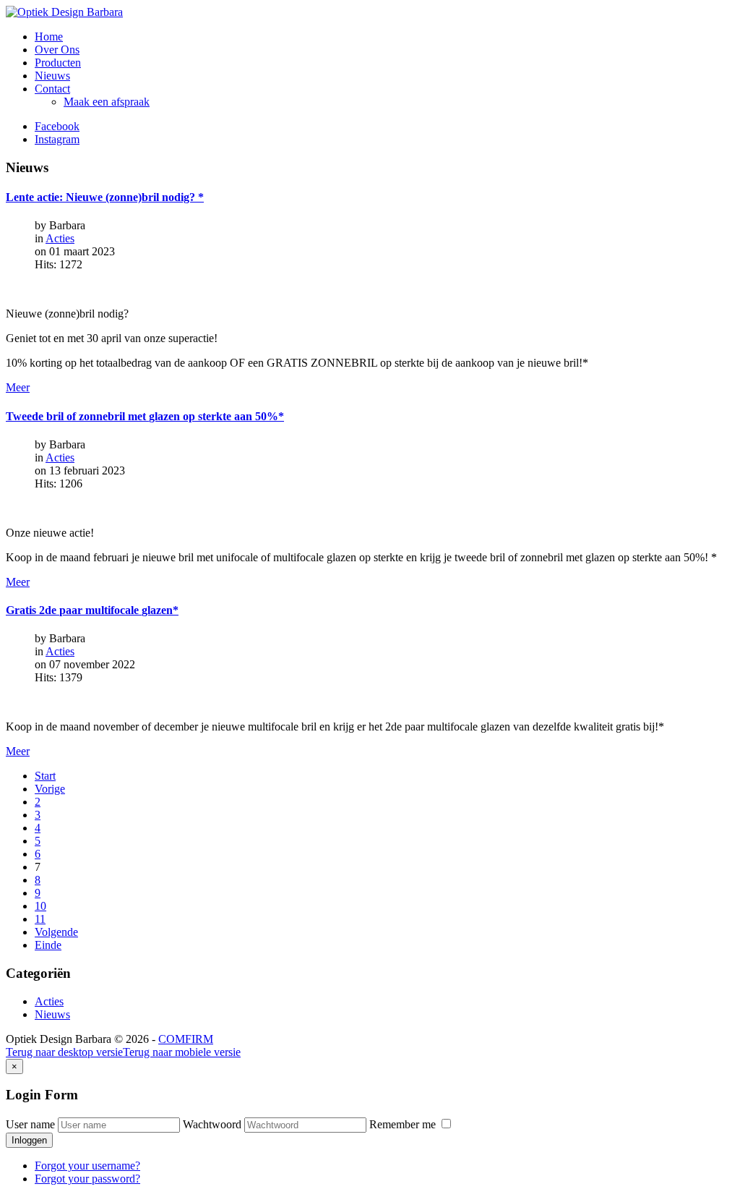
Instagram (57, 139)
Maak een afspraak (107, 101)
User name (30, 1124)
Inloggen (29, 1140)
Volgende (56, 932)
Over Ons (57, 49)
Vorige (50, 789)
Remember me (404, 1124)
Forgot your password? (87, 1178)
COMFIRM (185, 1039)
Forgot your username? (87, 1165)
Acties (60, 238)
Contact (52, 88)
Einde (48, 945)
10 (40, 906)
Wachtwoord (212, 1124)
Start (45, 776)
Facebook (57, 126)
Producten (58, 62)
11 (40, 919)
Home (49, 36)
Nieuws (52, 75)
